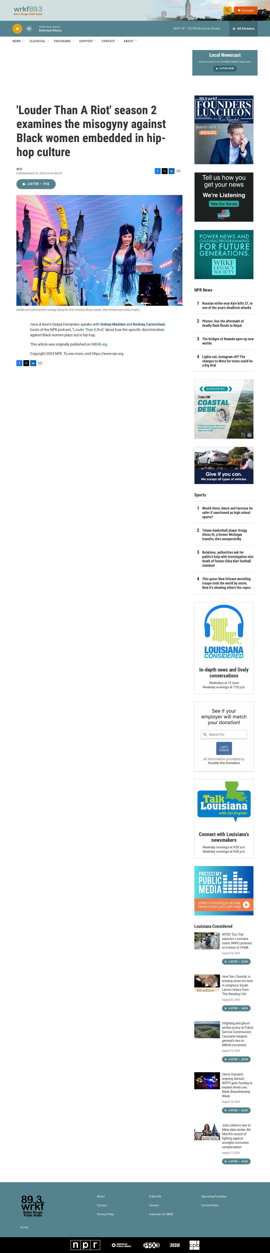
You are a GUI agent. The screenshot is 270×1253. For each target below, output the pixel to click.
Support (86, 41)
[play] (17, 29)
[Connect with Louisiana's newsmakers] (223, 802)
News (16, 41)
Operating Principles (213, 1196)
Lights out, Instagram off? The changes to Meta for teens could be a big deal (227, 361)
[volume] (29, 28)
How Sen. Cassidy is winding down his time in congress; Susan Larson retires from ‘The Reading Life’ (237, 985)
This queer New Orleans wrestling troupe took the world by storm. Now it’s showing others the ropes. (226, 583)
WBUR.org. (99, 344)
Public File (155, 1196)
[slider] (35, 29)
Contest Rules (210, 1205)
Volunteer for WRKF (161, 1214)
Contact (108, 41)
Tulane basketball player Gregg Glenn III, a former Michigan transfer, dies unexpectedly (224, 534)
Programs (62, 41)
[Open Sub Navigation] (23, 41)
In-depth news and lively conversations (223, 673)
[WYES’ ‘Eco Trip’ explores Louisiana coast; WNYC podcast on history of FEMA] (207, 940)
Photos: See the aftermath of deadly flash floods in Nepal (223, 323)
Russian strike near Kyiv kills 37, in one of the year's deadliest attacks (227, 305)
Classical (37, 41)
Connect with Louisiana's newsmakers (224, 837)
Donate (247, 10)
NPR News (203, 290)
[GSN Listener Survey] (223, 197)
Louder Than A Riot (88, 330)
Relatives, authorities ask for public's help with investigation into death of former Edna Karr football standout (227, 558)
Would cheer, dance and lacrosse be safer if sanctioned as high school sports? (227, 512)
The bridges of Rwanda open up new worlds (228, 341)
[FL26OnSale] (223, 130)
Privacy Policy (105, 1214)
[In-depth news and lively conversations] (223, 631)
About (129, 41)
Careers (154, 1205)
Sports (200, 494)
